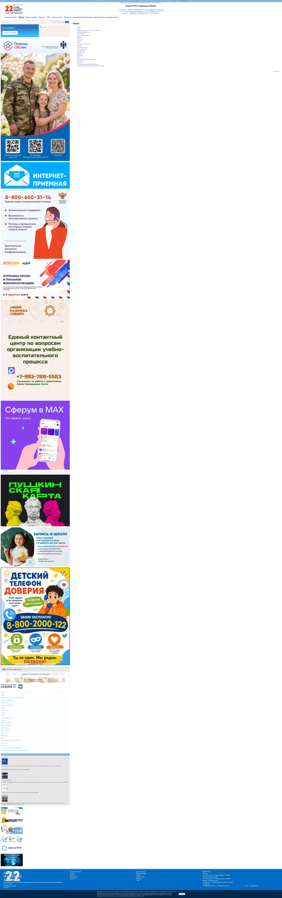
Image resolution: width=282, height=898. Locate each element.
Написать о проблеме (10, 32)
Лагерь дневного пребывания (7, 705)
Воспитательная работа (6, 725)
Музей (2, 715)
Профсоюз (3, 707)
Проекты (67, 17)
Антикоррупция (4, 702)
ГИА (48, 17)
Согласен (182, 893)
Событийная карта (5, 727)
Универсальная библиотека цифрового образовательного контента (14, 750)
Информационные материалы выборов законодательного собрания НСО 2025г (16, 769)
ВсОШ (2, 738)
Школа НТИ (3, 732)
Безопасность (57, 17)
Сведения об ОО (10, 17)
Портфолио (3, 745)
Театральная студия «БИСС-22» (7, 717)
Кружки (3, 695)
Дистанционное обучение (6, 722)
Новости (42, 17)
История (3, 692)
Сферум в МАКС (4, 470)
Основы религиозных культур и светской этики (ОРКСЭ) (12, 697)
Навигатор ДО (4, 735)
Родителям (3, 712)
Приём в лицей (31, 17)
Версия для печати (276, 71)
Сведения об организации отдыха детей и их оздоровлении (95, 17)
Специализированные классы (7, 700)
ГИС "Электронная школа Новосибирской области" (12, 748)
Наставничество (4, 743)
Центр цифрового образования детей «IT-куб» (10, 740)
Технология (3, 720)
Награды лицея (4, 710)
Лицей (21, 17)
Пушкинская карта (5, 730)
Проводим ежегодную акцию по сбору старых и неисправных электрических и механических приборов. (20, 792)
